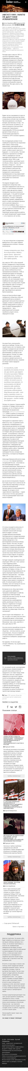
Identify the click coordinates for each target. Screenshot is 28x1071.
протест (11, 697)
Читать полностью (14, 776)
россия (4, 699)
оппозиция (5, 697)
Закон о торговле (19, 926)
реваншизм (17, 697)
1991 (9, 695)
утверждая (5, 461)
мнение (13, 695)
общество (19, 695)
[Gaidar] (13, 1)
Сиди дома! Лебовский (10, 923)
